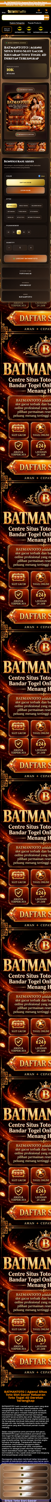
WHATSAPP (27, 1488)
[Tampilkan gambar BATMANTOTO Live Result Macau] (36, 146)
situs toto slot (8, 1413)
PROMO (27, 1468)
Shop (3, 12)
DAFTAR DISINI (25, 182)
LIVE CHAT (27, 1495)
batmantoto (17, 1461)
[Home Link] (16, 11)
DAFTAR (27, 1481)
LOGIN (27, 1475)
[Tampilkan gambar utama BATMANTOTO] (14, 146)
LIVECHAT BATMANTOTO (27, 258)
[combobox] (23, 17)
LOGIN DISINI (26, 190)
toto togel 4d (8, 1436)
